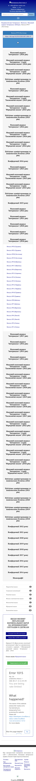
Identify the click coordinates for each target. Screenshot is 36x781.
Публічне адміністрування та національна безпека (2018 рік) (18, 519)
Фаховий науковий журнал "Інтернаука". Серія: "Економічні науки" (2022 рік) (18, 366)
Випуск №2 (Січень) (13, 323)
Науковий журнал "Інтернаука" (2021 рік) (18, 217)
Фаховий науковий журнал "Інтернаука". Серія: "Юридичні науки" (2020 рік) (18, 443)
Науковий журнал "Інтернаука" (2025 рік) (18, 90)
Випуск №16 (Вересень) (14, 269)
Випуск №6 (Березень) (14, 308)
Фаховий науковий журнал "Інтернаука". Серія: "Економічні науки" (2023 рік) (18, 176)
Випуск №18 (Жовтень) (14, 262)
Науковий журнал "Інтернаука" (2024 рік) (18, 126)
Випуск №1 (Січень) (13, 327)
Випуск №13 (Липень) (14, 281)
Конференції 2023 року (18, 203)
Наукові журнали (17, 768)
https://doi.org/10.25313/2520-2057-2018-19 (18, 36)
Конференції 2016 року (18, 561)
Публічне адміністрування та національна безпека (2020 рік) (18, 500)
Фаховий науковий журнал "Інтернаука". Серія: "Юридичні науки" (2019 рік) (18, 452)
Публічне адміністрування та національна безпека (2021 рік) (18, 490)
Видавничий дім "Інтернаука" (10, 23)
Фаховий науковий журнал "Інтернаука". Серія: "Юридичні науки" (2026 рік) (18, 71)
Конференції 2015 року (18, 566)
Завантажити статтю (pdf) (18, 663)
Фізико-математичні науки (18, 598)
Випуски (24, 23)
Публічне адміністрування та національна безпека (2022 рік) (18, 481)
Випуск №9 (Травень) (13, 296)
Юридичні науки (18, 606)
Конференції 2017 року (18, 555)
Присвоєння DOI (19, 760)
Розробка (17, 780)
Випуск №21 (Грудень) (14, 250)
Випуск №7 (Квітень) (13, 304)
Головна (5, 759)
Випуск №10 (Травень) (14, 292)
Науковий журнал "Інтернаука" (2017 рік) (18, 335)
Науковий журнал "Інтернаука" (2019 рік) (18, 232)
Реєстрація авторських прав (8, 766)
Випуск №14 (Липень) (14, 277)
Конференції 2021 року (18, 532)
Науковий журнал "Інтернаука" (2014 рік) (18, 358)
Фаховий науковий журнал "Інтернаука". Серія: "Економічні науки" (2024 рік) (18, 134)
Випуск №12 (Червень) (14, 285)
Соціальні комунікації (18, 591)
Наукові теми (19, 763)
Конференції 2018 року (18, 549)
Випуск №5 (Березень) (14, 312)
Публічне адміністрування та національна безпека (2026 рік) (18, 81)
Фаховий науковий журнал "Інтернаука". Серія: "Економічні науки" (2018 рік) (18, 405)
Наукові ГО (18, 765)
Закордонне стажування (7, 769)
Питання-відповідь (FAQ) (17, 11)
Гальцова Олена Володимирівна (17, 633)
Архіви (26, 759)
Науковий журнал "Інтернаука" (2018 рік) (17, 24)
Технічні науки (18, 595)
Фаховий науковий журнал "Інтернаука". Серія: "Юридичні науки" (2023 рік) (18, 186)
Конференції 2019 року (18, 544)
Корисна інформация (17, 9)
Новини (26, 762)
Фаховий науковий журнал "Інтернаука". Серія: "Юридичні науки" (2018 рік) (18, 462)
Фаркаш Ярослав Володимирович (17, 637)
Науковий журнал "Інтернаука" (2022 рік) (18, 210)
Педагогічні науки (18, 587)
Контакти (27, 769)
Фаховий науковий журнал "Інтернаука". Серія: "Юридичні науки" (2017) (18, 471)
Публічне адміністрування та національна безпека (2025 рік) (18, 117)
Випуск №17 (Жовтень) (14, 266)
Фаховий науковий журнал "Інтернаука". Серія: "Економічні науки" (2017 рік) (18, 414)
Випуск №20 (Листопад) (14, 254)
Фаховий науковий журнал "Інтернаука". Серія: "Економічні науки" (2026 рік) (18, 62)
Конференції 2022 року (18, 526)
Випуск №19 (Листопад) (14, 258)
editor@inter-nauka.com (17, 5)
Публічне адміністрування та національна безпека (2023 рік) (18, 195)
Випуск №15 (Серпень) (14, 273)
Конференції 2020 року (18, 538)
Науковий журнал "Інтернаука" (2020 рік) (18, 225)
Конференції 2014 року (18, 572)
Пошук (31, 14)
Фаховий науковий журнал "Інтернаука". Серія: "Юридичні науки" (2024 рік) (18, 144)
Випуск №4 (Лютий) (13, 315)
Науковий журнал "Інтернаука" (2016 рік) (18, 343)
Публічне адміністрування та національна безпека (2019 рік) (18, 509)
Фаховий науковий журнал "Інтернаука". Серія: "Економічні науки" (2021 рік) (18, 376)
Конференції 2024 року (18, 161)
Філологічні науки (18, 602)
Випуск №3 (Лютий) (13, 319)
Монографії (18, 578)
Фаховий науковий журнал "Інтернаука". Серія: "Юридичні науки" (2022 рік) (18, 424)
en (20, 7)
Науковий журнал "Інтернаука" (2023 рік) (18, 168)
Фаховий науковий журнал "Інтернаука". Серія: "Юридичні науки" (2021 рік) (18, 433)
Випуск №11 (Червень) (14, 289)
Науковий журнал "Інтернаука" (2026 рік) (18, 53)
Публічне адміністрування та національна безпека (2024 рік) (18, 153)
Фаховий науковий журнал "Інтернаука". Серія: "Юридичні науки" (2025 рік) (18, 108)
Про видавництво (7, 762)
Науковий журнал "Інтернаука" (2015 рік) (18, 350)
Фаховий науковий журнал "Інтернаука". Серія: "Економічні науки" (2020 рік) (18, 385)
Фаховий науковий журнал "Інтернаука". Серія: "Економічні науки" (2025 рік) (18, 98)
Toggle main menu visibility (18, 18)
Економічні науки (18, 610)
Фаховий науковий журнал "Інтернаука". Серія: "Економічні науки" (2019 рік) (18, 395)
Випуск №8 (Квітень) (13, 300)
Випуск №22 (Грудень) (14, 246)
